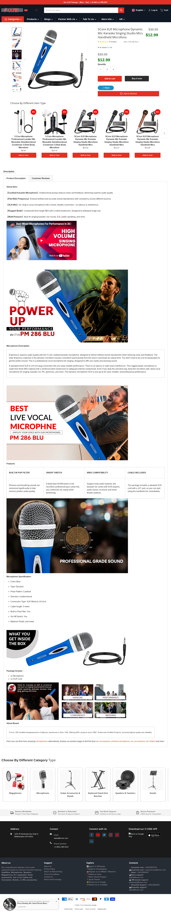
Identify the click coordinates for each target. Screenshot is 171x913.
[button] (103, 42)
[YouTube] (98, 835)
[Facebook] (91, 835)
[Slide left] (25, 60)
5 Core (82, 905)
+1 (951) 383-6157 (61, 847)
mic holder (150, 741)
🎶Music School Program (97, 877)
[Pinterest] (117, 835)
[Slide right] (17, 89)
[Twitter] (104, 835)
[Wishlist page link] (36, 10)
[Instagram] (110, 835)
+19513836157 (143, 872)
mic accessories (138, 741)
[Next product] (164, 133)
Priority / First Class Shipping (26, 814)
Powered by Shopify (90, 905)
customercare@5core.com (155, 870)
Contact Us (48, 877)
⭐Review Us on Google (96, 882)
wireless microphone (120, 741)
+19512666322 (154, 885)
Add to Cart (23, 155)
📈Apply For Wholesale (96, 866)
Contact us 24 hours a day (110, 814)
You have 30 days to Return (69, 814)
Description (8, 171)
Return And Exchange (52, 879)
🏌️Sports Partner (93, 879)
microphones (41, 741)
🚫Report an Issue (94, 874)
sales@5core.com (61, 838)
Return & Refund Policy (53, 872)
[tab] (16, 178)
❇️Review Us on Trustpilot (97, 885)
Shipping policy (102, 909)
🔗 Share (106, 88)
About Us (47, 866)
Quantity (102, 64)
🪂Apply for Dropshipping (97, 869)
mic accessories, (103, 741)
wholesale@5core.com (138, 882)
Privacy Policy (49, 869)
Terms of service (90, 909)
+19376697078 (151, 867)
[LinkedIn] (91, 841)
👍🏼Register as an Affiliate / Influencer (101, 872)
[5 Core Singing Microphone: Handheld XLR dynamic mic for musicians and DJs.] (17, 54)
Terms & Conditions (51, 874)
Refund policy (68, 909)
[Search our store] (121, 10)
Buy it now (137, 78)
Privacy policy (79, 909)
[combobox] (84, 10)
